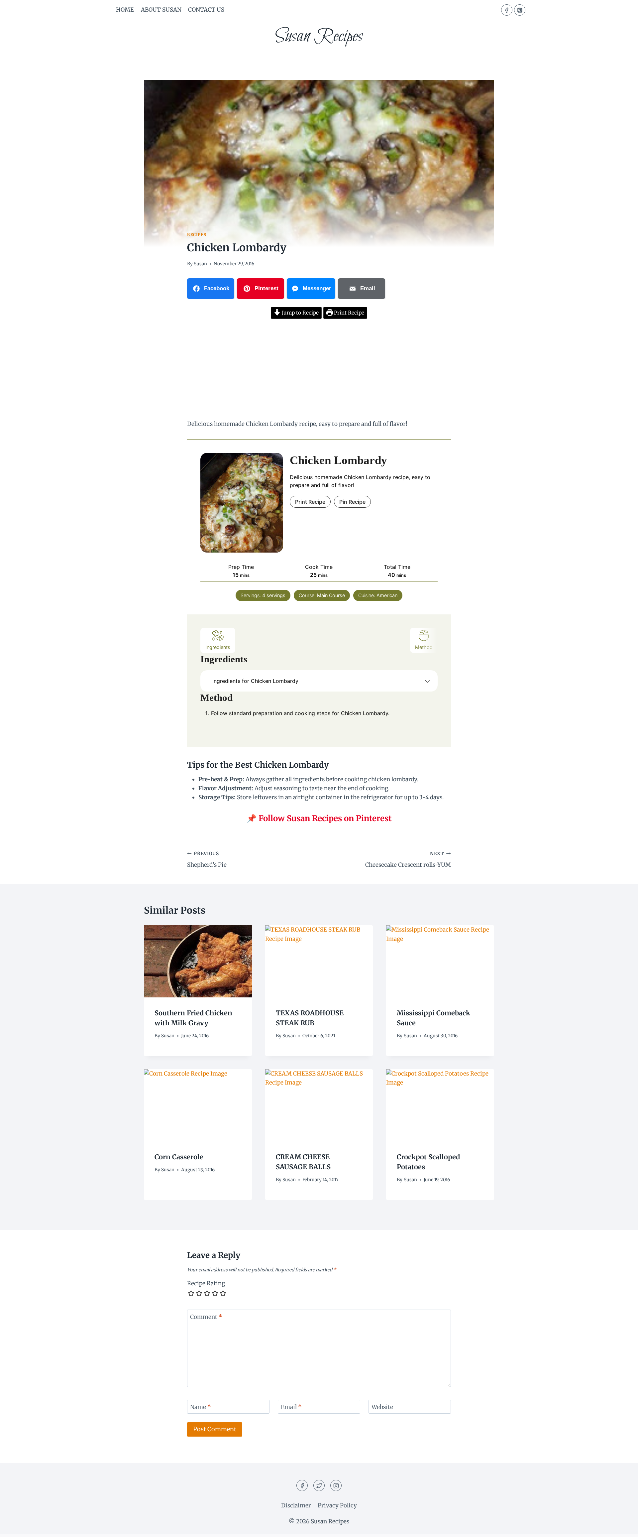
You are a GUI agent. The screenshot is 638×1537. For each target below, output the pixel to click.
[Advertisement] (319, 370)
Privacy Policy (337, 1505)
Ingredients (217, 647)
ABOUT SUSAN (161, 9)
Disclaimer (296, 1505)
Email (291, 1407)
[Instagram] (336, 1485)
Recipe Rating (206, 1283)
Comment (206, 1317)
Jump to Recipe (299, 313)
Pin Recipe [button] (352, 501)
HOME (125, 9)
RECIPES (196, 234)
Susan (200, 264)
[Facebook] (506, 10)
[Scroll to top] (621, 1527)
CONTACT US (206, 9)
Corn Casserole (179, 1157)
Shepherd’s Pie (207, 860)
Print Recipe (348, 313)
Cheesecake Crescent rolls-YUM (408, 860)
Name (200, 1407)
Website (382, 1407)
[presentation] (198, 961)
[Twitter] (319, 1485)
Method (424, 647)
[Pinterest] (519, 10)
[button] (427, 681)
